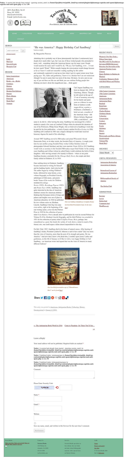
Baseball (102, 103)
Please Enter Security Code (43, 383)
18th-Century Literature (107, 91)
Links (8, 59)
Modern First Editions (13, 91)
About (61, 33)
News (72, 33)
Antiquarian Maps (105, 101)
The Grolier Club (106, 186)
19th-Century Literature (107, 93)
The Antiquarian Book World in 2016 (48, 325)
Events (101, 126)
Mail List (9, 61)
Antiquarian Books (64, 307)
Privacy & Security (99, 446)
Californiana (103, 108)
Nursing (9, 93)
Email (36, 404)
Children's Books (105, 113)
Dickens (9, 86)
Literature (9, 88)
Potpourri (9, 98)
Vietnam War (103, 141)
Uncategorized (39, 310)
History (82, 307)
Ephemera (102, 123)
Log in (101, 198)
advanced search (10, 54)
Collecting (75, 307)
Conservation (103, 118)
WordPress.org (104, 206)
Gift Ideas (102, 128)
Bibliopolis (101, 453)
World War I (10, 101)
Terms (99, 33)
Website (36, 414)
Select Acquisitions (45, 33)
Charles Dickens (104, 111)
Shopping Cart (85, 33)
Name (36, 395)
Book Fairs (103, 106)
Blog (109, 33)
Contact (20, 39)
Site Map (96, 448)
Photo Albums (11, 96)
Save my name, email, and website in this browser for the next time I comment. (62, 426)
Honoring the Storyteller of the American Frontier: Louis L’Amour (109, 68)
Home (14, 33)
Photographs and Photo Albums (109, 136)
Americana (10, 78)
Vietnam (9, 103)
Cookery (102, 121)
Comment (37, 369)
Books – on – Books (13, 81)
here (66, 208)
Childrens (9, 84)
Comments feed (104, 203)
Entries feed (103, 201)
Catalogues (27, 33)
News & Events (11, 64)
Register (102, 196)
